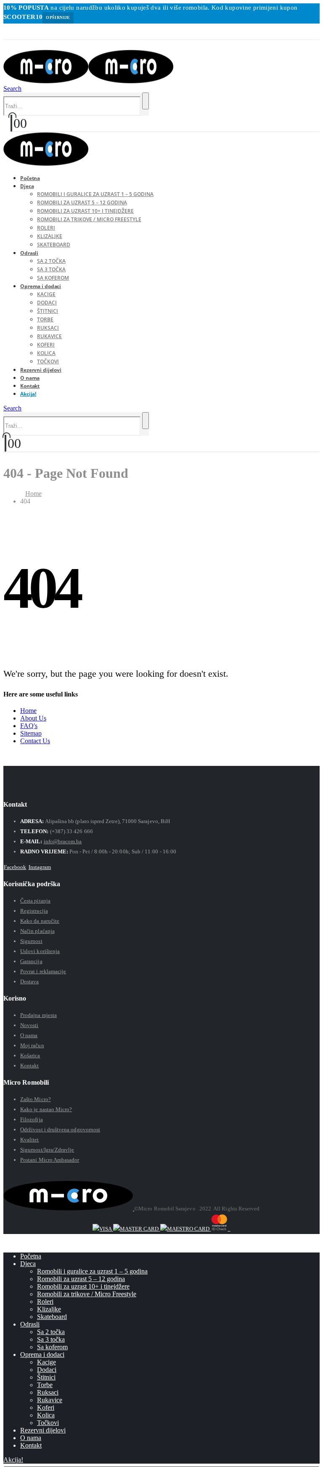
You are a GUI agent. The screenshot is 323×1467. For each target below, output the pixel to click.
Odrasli (29, 253)
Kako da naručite (39, 921)
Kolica (46, 353)
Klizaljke (49, 236)
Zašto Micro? (35, 1099)
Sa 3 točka (51, 269)
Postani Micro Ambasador (49, 1160)
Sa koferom (52, 1346)
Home (28, 710)
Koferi (46, 344)
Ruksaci (48, 327)
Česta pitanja (35, 901)
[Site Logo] (88, 81)
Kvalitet (29, 1139)
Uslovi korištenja (40, 951)
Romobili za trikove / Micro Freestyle (89, 219)
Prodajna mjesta (38, 1015)
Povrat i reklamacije (43, 971)
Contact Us (35, 740)
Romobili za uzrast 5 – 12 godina (82, 202)
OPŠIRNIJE (58, 17)
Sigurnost (31, 941)
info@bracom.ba (63, 841)
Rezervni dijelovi (40, 369)
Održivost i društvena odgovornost (60, 1129)
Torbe (45, 319)
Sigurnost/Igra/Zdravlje (47, 1150)
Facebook (15, 867)
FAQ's (28, 725)
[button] (5, 44)
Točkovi (48, 1422)
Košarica (30, 1055)
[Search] (145, 101)
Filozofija (31, 1119)
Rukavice (49, 336)
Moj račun (32, 1045)
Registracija (34, 911)
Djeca (27, 186)
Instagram (40, 867)
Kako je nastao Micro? (46, 1109)
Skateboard (53, 244)
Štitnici (47, 311)
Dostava (29, 981)
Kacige (46, 294)
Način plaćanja (37, 931)
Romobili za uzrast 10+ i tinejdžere (85, 210)
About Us (33, 718)
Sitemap (31, 733)
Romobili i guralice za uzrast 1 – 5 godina (95, 194)
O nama (28, 1035)
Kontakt (29, 1065)
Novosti (29, 1025)
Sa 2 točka (51, 261)
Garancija (31, 961)
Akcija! (28, 393)
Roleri (46, 227)
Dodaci (47, 302)
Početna (30, 1256)
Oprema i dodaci (40, 286)
